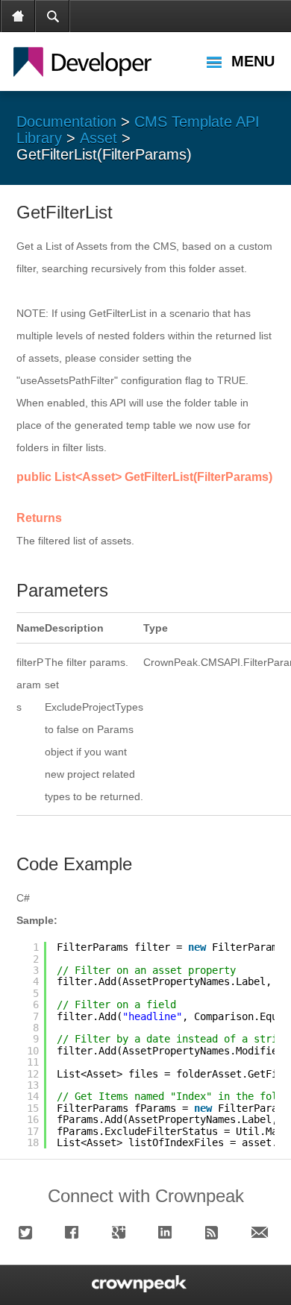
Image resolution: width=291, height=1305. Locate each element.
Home (18, 16)
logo (137, 1283)
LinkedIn (168, 1232)
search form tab (53, 16)
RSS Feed (215, 1232)
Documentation (66, 121)
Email (261, 1232)
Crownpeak (97, 61)
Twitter (29, 1232)
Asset (98, 138)
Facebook (75, 1232)
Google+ (122, 1232)
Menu (253, 61)
